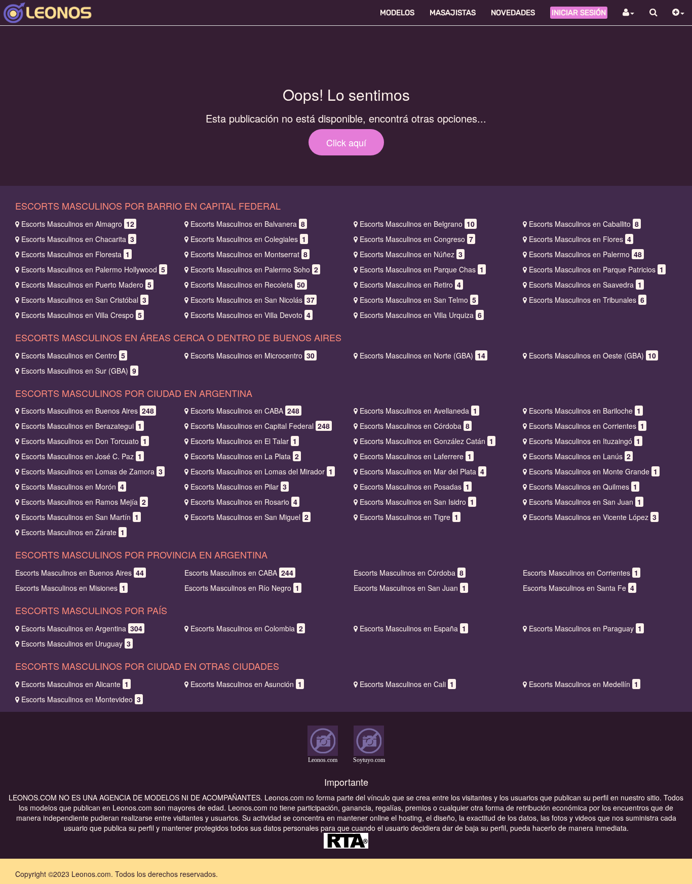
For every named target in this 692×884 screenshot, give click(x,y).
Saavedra (585, 284)
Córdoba (415, 426)
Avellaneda (418, 411)
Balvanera (247, 224)
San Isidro (417, 502)
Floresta (75, 254)
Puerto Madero (86, 284)
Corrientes (586, 426)
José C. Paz (81, 456)
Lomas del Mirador (261, 471)
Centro (73, 355)
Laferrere (416, 456)
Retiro (410, 284)
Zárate (73, 532)
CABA (244, 411)
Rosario (243, 502)
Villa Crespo (81, 315)
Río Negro (241, 588)
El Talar (243, 441)
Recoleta (247, 284)
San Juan (585, 502)
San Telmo (418, 300)
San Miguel (249, 517)
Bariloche (585, 411)
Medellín (583, 684)
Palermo (585, 254)
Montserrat (248, 254)
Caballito (584, 224)
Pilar (238, 486)
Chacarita (77, 239)
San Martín (80, 517)
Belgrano (417, 224)
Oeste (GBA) (592, 355)
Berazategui (81, 426)
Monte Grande (593, 471)
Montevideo (81, 699)
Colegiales (248, 239)
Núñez (411, 254)
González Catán (426, 441)
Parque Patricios (596, 269)
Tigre (409, 517)
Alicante (75, 684)
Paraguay (585, 628)
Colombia (246, 628)
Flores (580, 239)
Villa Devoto (250, 315)
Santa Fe (578, 588)
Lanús (580, 456)
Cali (407, 684)
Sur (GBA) (78, 371)
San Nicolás (252, 300)
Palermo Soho (254, 269)
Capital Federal (260, 426)
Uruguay (76, 643)
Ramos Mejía (83, 502)
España (413, 628)
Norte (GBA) (422, 355)
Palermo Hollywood (93, 269)
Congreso (416, 239)
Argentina (81, 628)
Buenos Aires (87, 411)
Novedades (513, 12)
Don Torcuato (84, 441)
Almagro (77, 224)
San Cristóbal (83, 300)
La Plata (244, 456)
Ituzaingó (584, 441)
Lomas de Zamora (92, 471)
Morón (72, 486)
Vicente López (593, 517)
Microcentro (252, 355)
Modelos (397, 12)
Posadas (415, 486)
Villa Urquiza (421, 315)
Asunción (246, 684)
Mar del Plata (422, 471)
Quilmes (583, 486)
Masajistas (453, 12)
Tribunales (586, 300)
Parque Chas (422, 269)
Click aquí (346, 142)
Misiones (70, 588)
